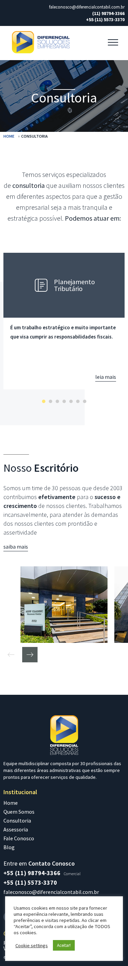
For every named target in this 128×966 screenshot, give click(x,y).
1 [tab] (43, 401)
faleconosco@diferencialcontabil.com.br (87, 7)
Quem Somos (18, 811)
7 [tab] (84, 401)
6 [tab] (78, 401)
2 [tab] (50, 401)
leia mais (105, 377)
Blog (9, 847)
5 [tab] (71, 401)
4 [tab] (64, 401)
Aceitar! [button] (64, 945)
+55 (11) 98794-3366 (31, 873)
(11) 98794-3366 (108, 13)
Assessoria (15, 829)
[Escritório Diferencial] (64, 604)
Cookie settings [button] (31, 945)
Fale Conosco (18, 838)
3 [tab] (57, 401)
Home (8, 136)
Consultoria (17, 820)
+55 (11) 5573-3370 (105, 19)
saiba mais (15, 547)
